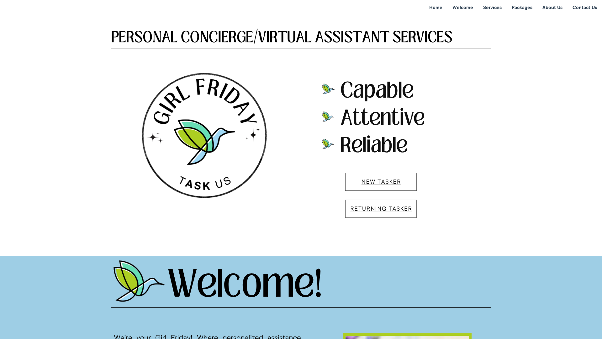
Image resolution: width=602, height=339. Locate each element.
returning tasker (381, 208)
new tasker (381, 181)
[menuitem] (435, 7)
